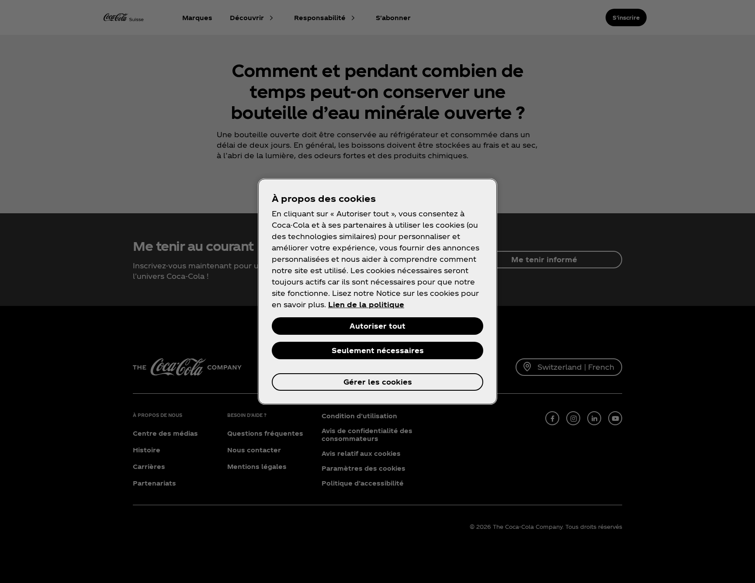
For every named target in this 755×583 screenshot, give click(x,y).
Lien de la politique (366, 304)
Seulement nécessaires (378, 350)
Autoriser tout (377, 326)
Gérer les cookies (377, 382)
